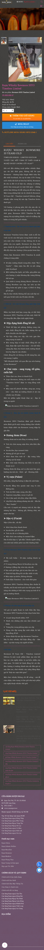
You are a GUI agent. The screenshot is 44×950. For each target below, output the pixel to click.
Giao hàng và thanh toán (10, 887)
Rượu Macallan (7, 850)
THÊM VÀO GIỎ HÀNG (23, 117)
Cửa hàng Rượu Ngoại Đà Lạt (11, 826)
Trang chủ (6, 19)
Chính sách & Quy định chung (12, 877)
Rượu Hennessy (7, 853)
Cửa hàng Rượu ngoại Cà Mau (11, 828)
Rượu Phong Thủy (8, 860)
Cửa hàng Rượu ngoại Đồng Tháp (13, 818)
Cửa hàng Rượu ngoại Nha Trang (12, 821)
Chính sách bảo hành (9, 880)
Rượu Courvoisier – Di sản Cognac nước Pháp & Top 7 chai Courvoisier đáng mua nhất (28, 719)
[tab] (9, 144)
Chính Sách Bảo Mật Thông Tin (12, 884)
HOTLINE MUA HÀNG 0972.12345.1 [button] (20, 132)
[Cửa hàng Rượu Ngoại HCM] (6, 2)
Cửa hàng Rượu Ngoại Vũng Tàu (12, 823)
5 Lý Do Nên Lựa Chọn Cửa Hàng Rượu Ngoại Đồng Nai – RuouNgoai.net (28, 709)
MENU (20, 2)
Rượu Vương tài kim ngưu (10, 863)
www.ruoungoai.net (10, 808)
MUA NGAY (22, 125)
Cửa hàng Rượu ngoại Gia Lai (11, 833)
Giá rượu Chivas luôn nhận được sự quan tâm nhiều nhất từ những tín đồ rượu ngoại (28, 738)
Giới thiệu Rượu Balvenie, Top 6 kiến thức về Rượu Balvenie (29, 699)
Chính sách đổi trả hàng (10, 890)
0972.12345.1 (30, 2)
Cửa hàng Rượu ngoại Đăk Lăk (12, 831)
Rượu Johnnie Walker (9, 846)
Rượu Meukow (6, 856)
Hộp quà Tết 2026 (8, 866)
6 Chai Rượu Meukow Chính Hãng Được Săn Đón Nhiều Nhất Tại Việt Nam (28, 728)
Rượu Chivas (6, 843)
